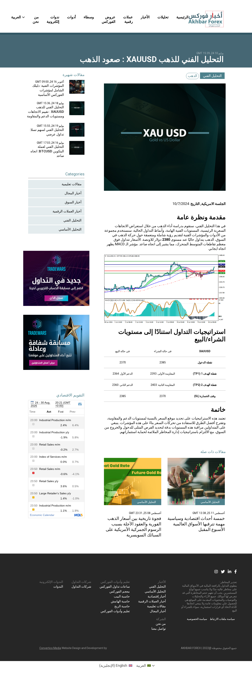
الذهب (192, 76)
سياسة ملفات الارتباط (222, 618)
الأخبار (145, 17)
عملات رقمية (128, 19)
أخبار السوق (73, 202)
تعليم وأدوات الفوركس (115, 582)
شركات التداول (81, 582)
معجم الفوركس (119, 591)
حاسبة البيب (122, 596)
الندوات (58, 586)
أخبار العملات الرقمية (67, 211)
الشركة (161, 619)
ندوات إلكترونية (53, 19)
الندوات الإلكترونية (51, 582)
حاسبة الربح (122, 606)
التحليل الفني (212, 76)
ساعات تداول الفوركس (115, 586)
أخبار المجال (73, 193)
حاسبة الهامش (120, 601)
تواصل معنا (158, 629)
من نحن (36, 19)
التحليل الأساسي (70, 229)
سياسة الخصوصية (197, 618)
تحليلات (163, 17)
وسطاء (89, 17)
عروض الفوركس (108, 19)
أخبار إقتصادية (157, 596)
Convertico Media (50, 648)
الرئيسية (182, 17)
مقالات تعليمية (72, 184)
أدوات (71, 17)
